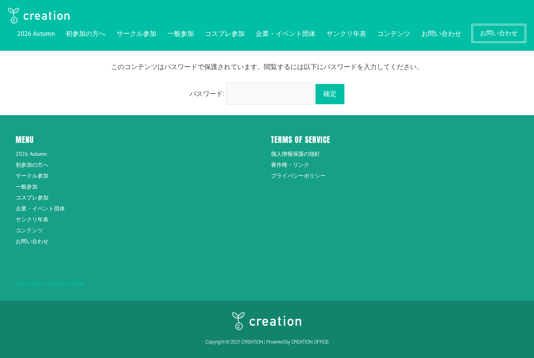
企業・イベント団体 (285, 33)
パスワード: (208, 93)
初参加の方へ (86, 33)
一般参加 (180, 33)
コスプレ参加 (225, 33)
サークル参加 (136, 33)
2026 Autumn (36, 33)
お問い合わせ (441, 33)
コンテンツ (393, 33)
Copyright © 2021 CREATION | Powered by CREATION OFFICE (267, 342)
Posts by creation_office (50, 283)
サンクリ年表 (346, 33)
